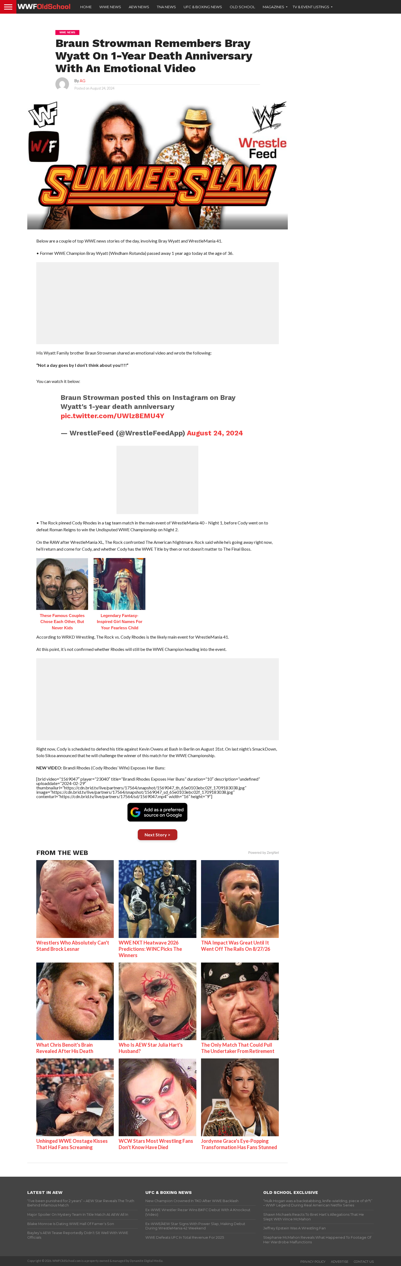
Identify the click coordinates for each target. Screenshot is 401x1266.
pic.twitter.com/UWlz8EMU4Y (112, 416)
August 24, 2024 (215, 433)
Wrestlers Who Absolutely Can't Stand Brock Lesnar (72, 946)
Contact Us (364, 1262)
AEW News (139, 7)
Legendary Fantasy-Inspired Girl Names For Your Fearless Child (119, 621)
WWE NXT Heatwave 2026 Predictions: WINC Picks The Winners (150, 949)
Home (86, 7)
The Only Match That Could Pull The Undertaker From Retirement (237, 1048)
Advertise (339, 1262)
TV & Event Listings (311, 7)
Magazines (273, 7)
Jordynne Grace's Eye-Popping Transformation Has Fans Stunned (239, 1144)
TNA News (166, 7)
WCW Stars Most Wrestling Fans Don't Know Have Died (156, 1144)
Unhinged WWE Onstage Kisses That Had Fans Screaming (72, 1144)
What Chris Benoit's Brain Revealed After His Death (64, 1048)
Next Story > (157, 834)
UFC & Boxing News (203, 7)
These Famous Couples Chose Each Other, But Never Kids (62, 621)
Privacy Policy (312, 1262)
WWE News (110, 7)
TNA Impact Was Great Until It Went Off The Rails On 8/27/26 (235, 946)
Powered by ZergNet (263, 853)
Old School (242, 7)
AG (82, 80)
